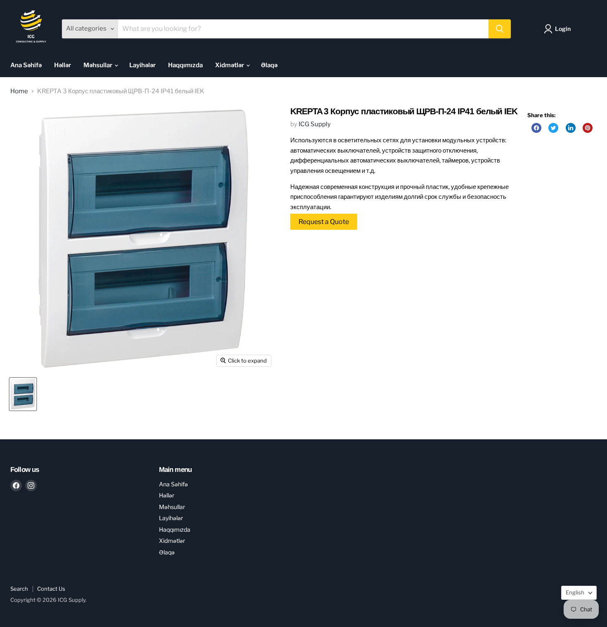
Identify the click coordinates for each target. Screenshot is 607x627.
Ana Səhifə (26, 65)
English (575, 592)
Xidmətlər (230, 65)
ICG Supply (315, 124)
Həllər (62, 65)
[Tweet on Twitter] (553, 128)
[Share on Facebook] (536, 128)
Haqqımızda (185, 65)
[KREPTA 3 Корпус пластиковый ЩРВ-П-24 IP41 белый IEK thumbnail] (22, 394)
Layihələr (142, 65)
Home (19, 91)
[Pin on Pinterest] (588, 128)
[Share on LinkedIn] (571, 128)
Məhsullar (98, 65)
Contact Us (51, 588)
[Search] (499, 28)
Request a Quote (324, 222)
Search (19, 588)
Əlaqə (269, 65)
